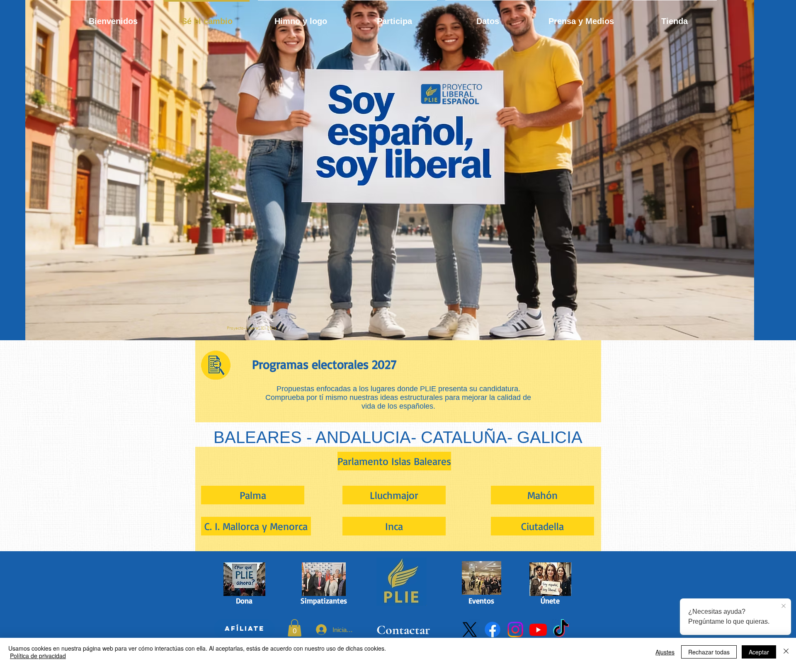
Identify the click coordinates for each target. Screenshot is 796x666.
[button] (294, 628)
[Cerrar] (786, 651)
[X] (469, 629)
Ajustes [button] (665, 652)
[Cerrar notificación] (783, 606)
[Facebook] (492, 629)
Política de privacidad (38, 655)
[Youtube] (538, 629)
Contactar (403, 630)
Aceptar (759, 652)
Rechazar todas (709, 652)
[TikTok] (561, 629)
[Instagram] (515, 629)
